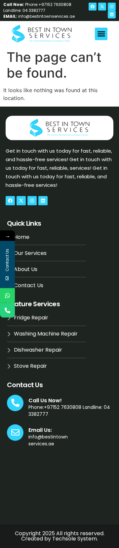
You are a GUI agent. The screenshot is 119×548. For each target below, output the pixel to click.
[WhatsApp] (7, 295)
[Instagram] (112, 7)
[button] (101, 34)
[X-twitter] (102, 7)
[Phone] (7, 310)
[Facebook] (93, 7)
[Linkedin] (112, 14)
